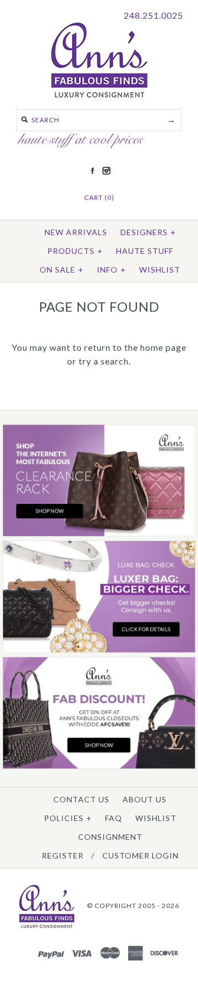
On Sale (62, 269)
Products (75, 251)
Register (63, 855)
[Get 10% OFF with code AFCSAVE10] (99, 766)
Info (111, 269)
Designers (148, 232)
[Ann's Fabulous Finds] (99, 94)
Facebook (92, 171)
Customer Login (140, 855)
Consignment (110, 836)
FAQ (113, 818)
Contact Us (81, 799)
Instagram (106, 171)
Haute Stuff (144, 251)
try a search (104, 361)
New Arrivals (76, 232)
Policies (68, 818)
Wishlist (159, 269)
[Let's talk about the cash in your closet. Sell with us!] (99, 650)
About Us (145, 799)
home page (163, 347)
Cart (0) (99, 197)
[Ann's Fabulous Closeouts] (99, 534)
